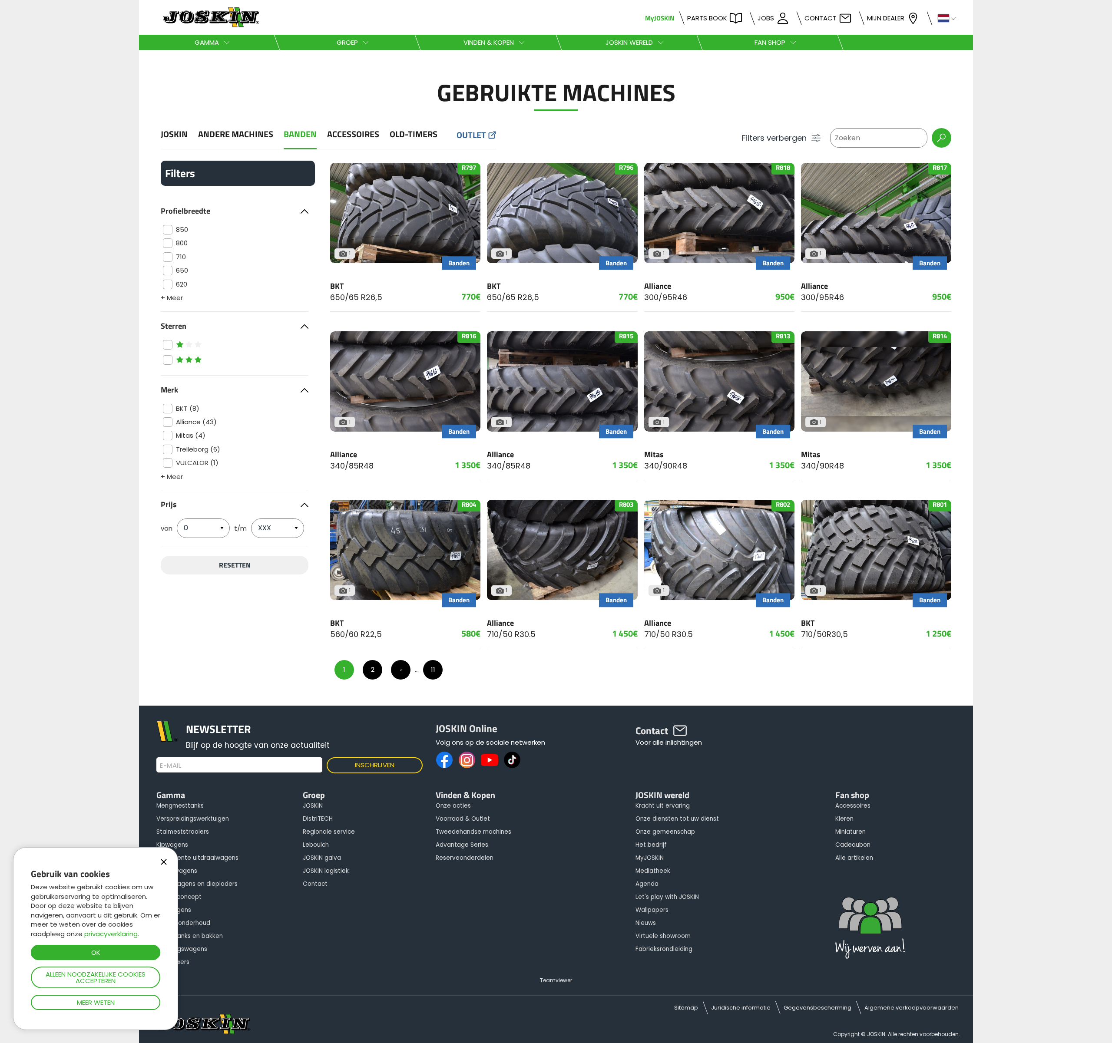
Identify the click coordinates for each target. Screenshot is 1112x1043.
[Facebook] (444, 760)
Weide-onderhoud (183, 923)
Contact (820, 18)
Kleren (844, 819)
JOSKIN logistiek (326, 871)
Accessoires (353, 134)
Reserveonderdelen (464, 858)
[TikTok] (512, 760)
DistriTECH (318, 819)
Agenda (647, 884)
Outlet (471, 135)
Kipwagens (172, 845)
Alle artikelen (854, 858)
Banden (300, 134)
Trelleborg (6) (198, 449)
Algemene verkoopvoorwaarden (911, 1007)
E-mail (170, 765)
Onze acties (453, 806)
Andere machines (235, 134)
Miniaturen (850, 832)
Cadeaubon (852, 845)
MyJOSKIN (659, 18)
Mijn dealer (885, 18)
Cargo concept (179, 897)
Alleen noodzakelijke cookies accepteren (96, 977)
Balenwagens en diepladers (197, 884)
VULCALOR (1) (197, 462)
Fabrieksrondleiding (663, 949)
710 (181, 256)
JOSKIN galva (322, 858)
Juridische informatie (741, 1007)
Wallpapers (652, 910)
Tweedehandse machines (473, 832)
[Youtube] (489, 760)
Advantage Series (462, 845)
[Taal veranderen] (943, 17)
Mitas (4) (190, 435)
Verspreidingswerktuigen (192, 819)
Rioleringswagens (181, 949)
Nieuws (645, 923)
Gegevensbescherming (817, 1007)
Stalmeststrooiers (182, 832)
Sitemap (686, 1007)
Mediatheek (652, 871)
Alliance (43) (196, 421)
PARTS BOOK (707, 18)
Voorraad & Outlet (463, 819)
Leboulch (316, 845)
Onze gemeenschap (665, 832)
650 (182, 270)
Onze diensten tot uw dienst (677, 819)
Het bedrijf (651, 845)
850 (182, 229)
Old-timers (413, 134)
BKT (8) (187, 408)
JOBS (766, 18)
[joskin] (210, 25)
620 (181, 284)
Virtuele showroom (663, 936)
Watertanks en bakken (189, 936)
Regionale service (329, 832)
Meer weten (96, 1002)
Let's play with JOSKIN (667, 897)
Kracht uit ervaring (662, 806)
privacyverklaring (111, 933)
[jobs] (870, 930)
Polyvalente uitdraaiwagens (197, 858)
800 (182, 243)
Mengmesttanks (180, 806)
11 (433, 669)
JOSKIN (174, 134)
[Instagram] (467, 760)
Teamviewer (556, 980)
